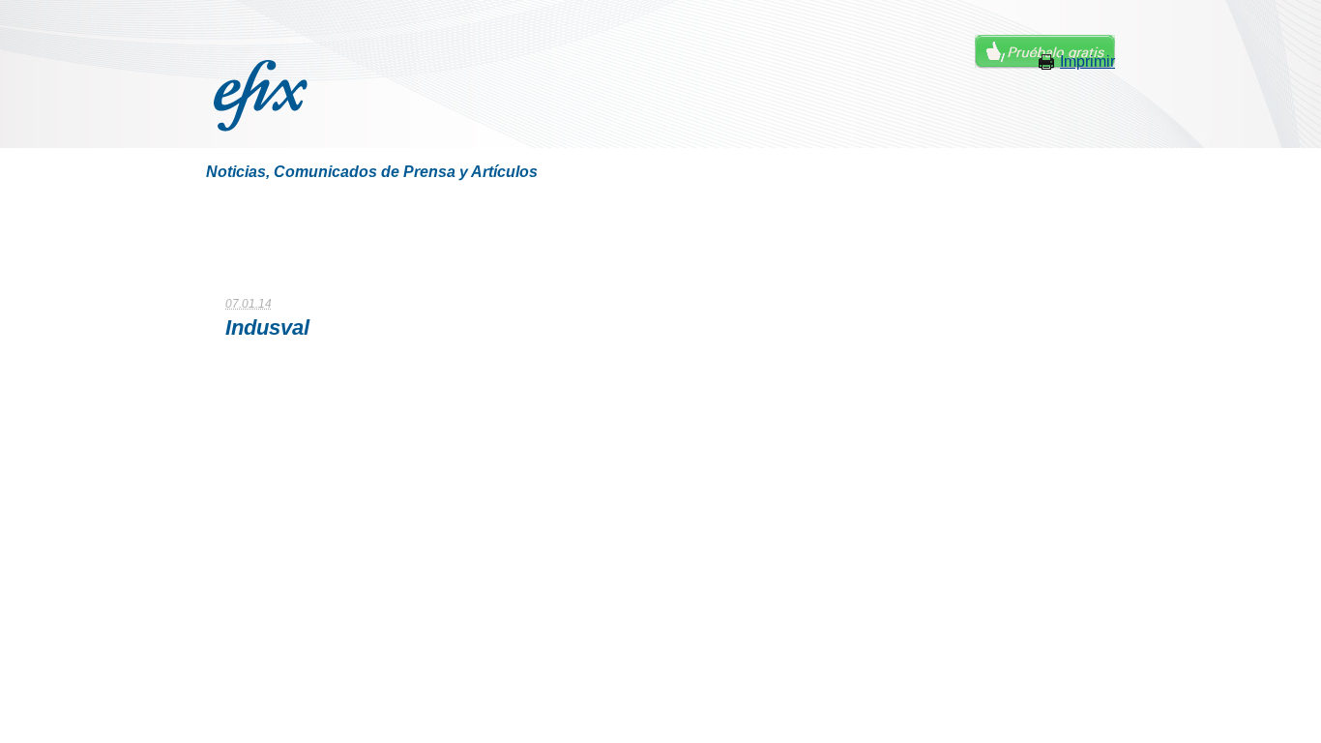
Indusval (267, 327)
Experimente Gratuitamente (1045, 52)
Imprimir (1087, 62)
